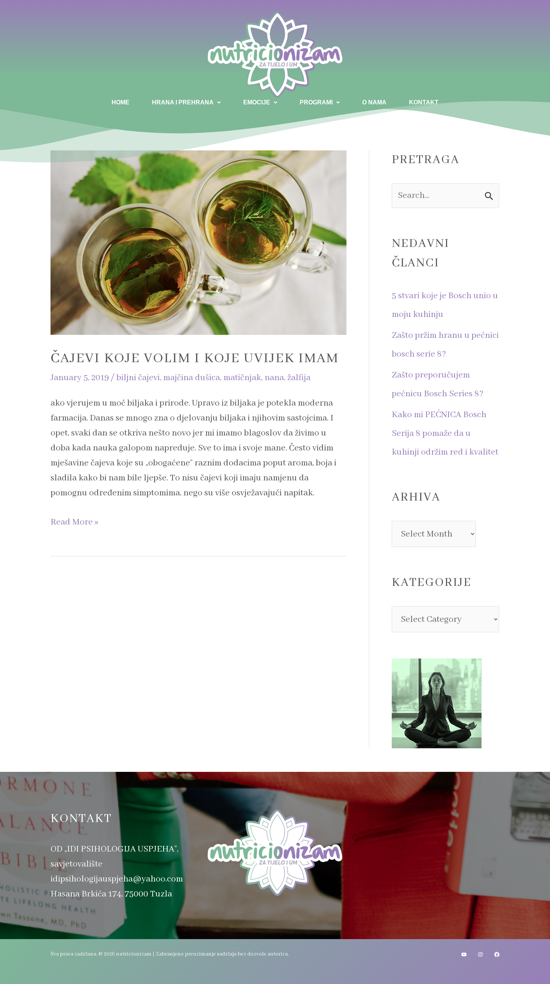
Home (120, 102)
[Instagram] (480, 954)
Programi (316, 102)
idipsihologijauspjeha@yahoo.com (117, 879)
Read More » (74, 521)
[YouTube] (464, 954)
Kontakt (424, 102)
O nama (374, 102)
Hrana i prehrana (183, 102)
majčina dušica (191, 377)
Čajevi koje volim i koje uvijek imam (195, 358)
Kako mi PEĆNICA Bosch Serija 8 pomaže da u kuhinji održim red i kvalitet (445, 433)
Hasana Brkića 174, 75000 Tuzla (111, 894)
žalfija (299, 377)
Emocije (256, 102)
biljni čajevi (138, 377)
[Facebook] (496, 954)
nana (274, 377)
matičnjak (242, 377)
